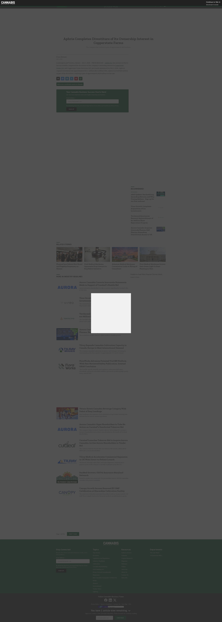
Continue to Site (213, 2)
